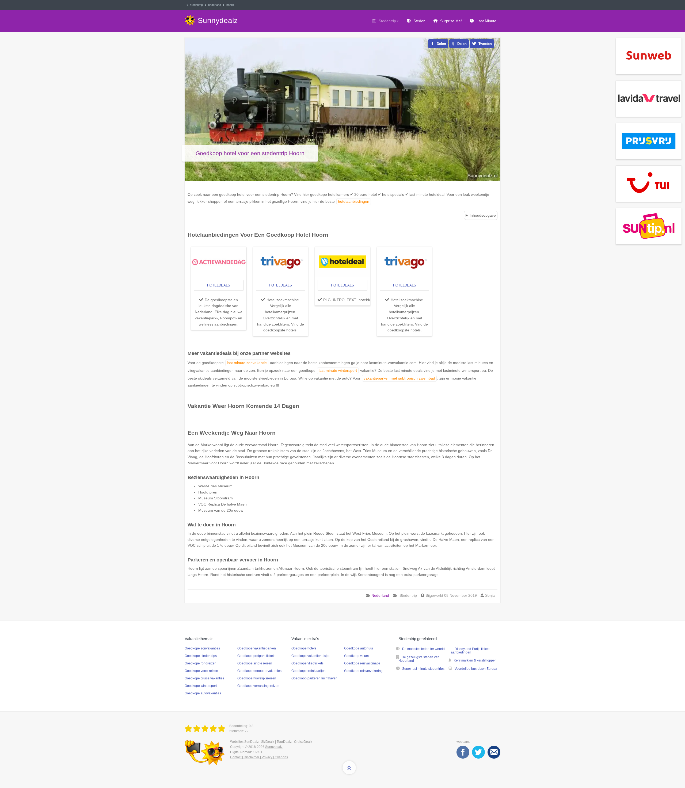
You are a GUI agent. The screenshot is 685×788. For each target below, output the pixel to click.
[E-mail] (494, 752)
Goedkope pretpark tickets (256, 656)
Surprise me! (451, 21)
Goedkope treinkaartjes (308, 671)
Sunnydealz (274, 747)
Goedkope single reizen (254, 663)
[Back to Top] (349, 768)
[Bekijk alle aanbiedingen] (649, 55)
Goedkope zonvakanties (202, 648)
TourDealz (284, 742)
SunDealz (251, 742)
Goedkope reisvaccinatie (362, 663)
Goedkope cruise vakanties (204, 678)
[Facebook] (462, 752)
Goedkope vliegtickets (307, 663)
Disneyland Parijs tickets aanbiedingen (470, 650)
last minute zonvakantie (247, 363)
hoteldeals (218, 285)
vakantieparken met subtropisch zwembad (399, 378)
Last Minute (486, 21)
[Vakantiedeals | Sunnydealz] (206, 729)
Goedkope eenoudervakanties (259, 671)
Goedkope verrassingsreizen (258, 686)
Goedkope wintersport (201, 686)
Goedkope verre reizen (201, 671)
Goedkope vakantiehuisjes (310, 656)
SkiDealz (267, 742)
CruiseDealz (303, 742)
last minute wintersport (338, 370)
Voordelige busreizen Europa (476, 669)
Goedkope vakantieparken (256, 648)
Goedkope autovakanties (203, 693)
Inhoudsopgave (483, 215)
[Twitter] (478, 752)
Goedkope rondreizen (200, 663)
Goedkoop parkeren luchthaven (314, 678)
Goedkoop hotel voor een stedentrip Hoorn (250, 153)
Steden (419, 21)
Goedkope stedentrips (201, 656)
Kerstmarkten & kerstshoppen (475, 660)
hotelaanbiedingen (353, 201)
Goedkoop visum (356, 656)
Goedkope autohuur (358, 648)
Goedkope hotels (303, 648)
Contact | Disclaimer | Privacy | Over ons (259, 757)
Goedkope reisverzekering (363, 671)
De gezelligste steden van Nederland (418, 659)
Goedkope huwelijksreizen (256, 678)
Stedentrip (387, 21)
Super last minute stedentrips (423, 669)
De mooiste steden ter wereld (423, 649)
